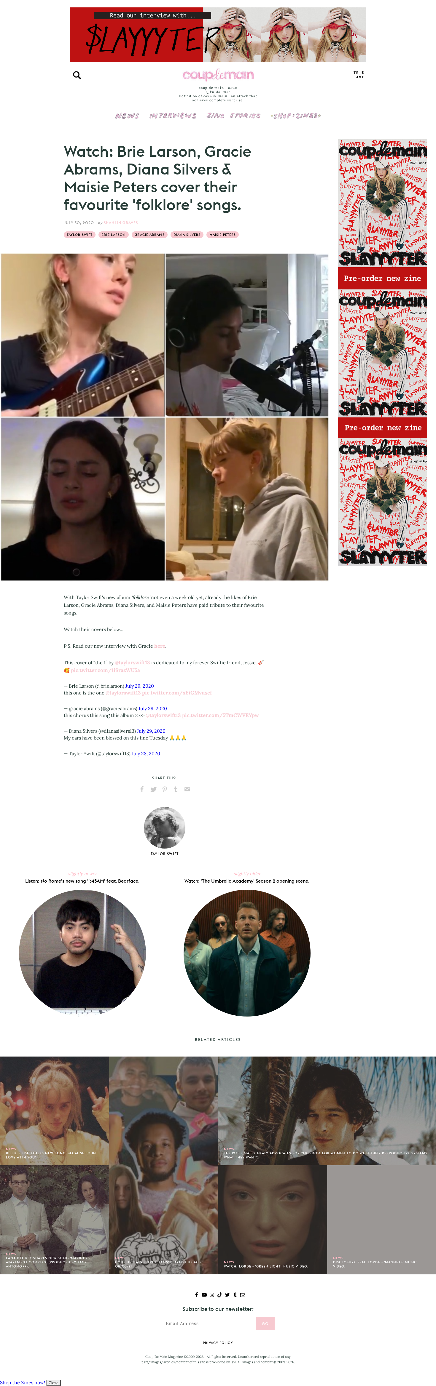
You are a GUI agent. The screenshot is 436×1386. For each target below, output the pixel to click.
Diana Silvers (187, 235)
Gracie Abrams (149, 235)
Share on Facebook (142, 789)
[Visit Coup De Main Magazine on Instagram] (212, 1295)
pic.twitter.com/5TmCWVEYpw (220, 715)
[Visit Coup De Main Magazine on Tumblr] (235, 1295)
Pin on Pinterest (164, 789)
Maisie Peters (222, 235)
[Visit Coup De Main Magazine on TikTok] (219, 1295)
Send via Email (187, 789)
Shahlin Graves (121, 222)
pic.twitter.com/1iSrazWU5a (105, 670)
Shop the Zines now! (22, 1382)
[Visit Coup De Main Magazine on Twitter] (227, 1295)
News (127, 119)
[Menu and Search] (77, 75)
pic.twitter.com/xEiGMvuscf (177, 692)
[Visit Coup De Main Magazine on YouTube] (204, 1295)
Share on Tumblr (176, 789)
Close (53, 1383)
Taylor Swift (80, 235)
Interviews (172, 111)
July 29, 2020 (139, 686)
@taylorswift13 (132, 662)
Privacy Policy (218, 1343)
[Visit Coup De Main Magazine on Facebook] (196, 1295)
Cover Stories (233, 111)
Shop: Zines (295, 111)
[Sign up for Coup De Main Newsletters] (242, 1295)
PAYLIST (359, 75)
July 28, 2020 (146, 753)
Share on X (153, 789)
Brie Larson (113, 235)
